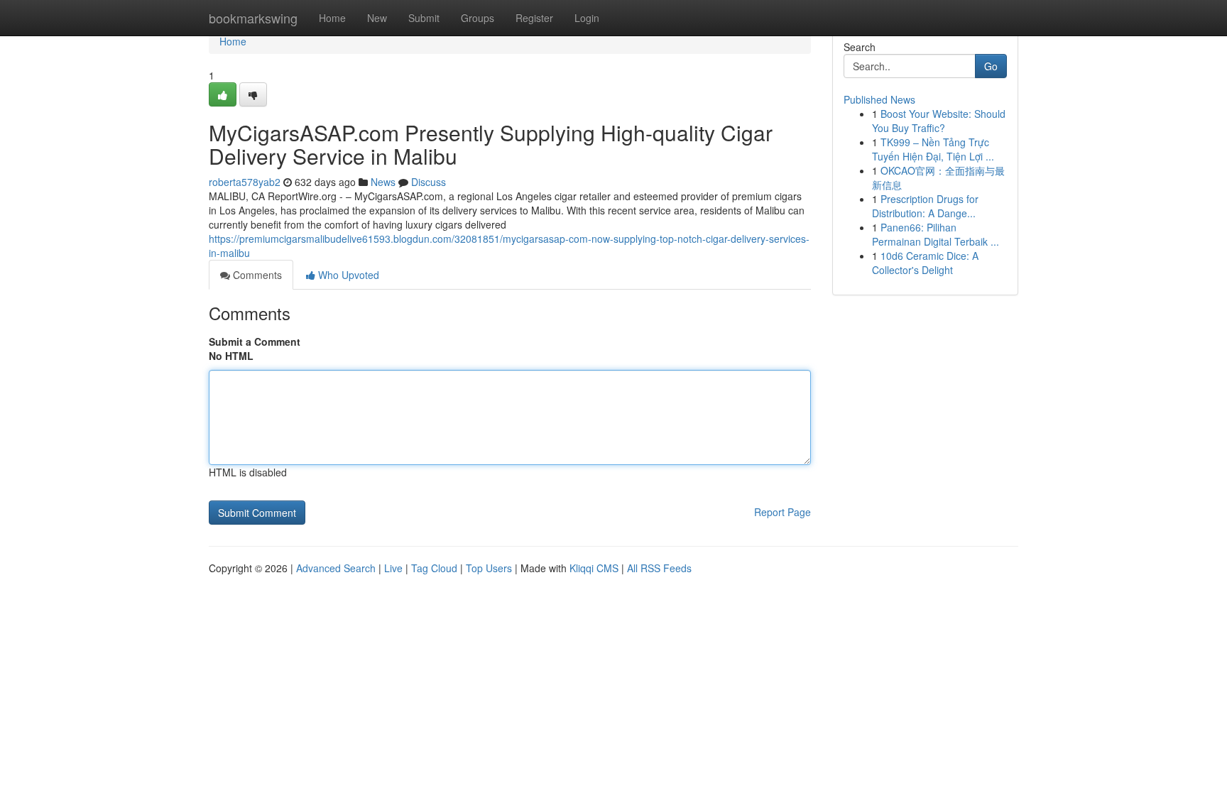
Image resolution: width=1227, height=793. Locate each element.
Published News (879, 99)
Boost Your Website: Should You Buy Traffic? (938, 120)
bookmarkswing (253, 18)
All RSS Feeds (659, 568)
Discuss (428, 182)
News (383, 182)
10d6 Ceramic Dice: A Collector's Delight (925, 262)
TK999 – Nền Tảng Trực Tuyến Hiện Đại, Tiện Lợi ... (933, 149)
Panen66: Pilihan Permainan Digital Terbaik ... (935, 234)
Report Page (782, 512)
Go (991, 66)
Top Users (489, 568)
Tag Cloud (434, 568)
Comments (256, 275)
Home (332, 18)
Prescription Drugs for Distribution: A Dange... (925, 206)
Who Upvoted (347, 275)
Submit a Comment (254, 341)
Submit (424, 18)
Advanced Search (336, 568)
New (377, 18)
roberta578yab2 (244, 182)
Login (586, 18)
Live (393, 568)
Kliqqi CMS (593, 568)
